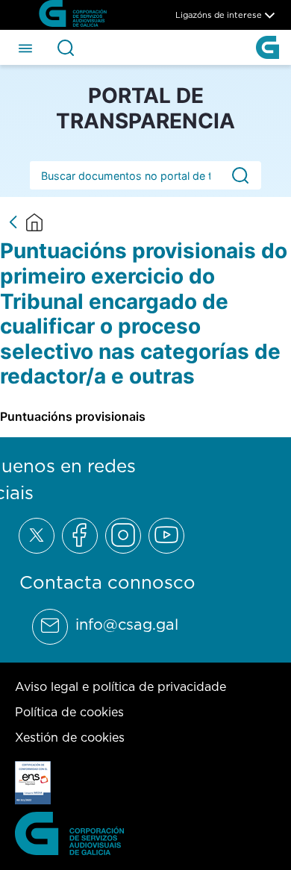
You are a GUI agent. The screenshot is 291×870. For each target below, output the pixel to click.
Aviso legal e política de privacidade (120, 686)
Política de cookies (69, 712)
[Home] (34, 222)
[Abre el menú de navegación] (25, 47)
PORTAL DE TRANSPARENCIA (145, 108)
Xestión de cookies (70, 737)
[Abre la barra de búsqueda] (65, 47)
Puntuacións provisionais (73, 416)
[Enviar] (240, 175)
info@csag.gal (126, 624)
